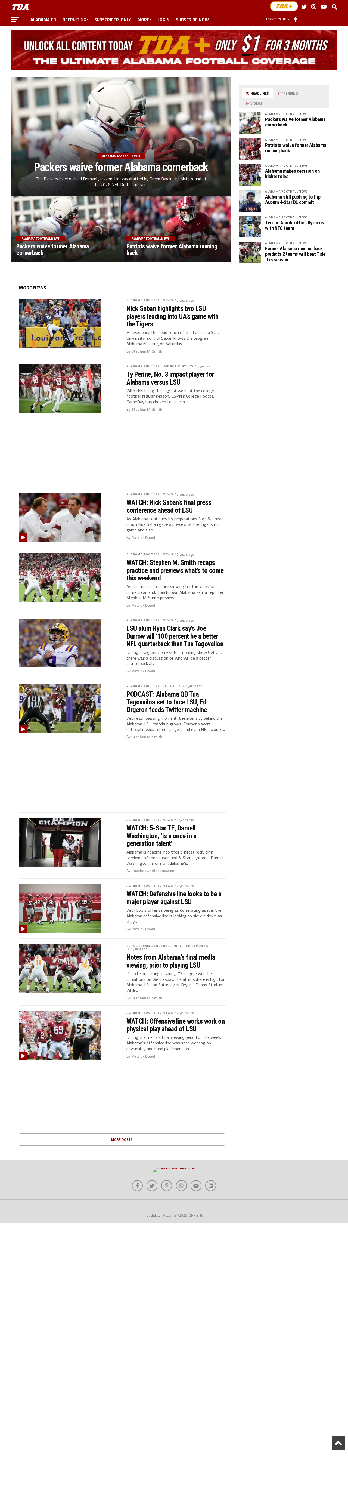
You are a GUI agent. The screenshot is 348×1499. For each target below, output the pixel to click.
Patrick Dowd (143, 537)
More (143, 19)
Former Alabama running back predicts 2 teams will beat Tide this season (295, 254)
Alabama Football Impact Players (159, 366)
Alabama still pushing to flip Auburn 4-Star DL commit (292, 199)
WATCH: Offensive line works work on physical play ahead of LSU (175, 1025)
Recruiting (74, 19)
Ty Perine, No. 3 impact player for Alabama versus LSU (170, 378)
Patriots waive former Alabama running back (295, 147)
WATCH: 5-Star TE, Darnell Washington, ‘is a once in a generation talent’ (161, 835)
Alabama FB (43, 19)
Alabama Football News (149, 300)
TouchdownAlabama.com (153, 871)
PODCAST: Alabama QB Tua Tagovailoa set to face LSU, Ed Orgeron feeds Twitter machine (166, 701)
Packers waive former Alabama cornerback (295, 122)
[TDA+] (284, 6)
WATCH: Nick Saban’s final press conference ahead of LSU (168, 506)
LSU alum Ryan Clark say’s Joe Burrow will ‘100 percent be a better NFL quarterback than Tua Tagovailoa (174, 636)
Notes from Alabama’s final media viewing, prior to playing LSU (170, 961)
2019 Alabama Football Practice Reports (167, 945)
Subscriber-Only (112, 19)
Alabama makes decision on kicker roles (292, 173)
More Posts (122, 1139)
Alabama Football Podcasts (153, 685)
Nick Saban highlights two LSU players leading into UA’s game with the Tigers (172, 316)
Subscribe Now (192, 19)
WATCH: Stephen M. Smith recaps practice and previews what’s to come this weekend (175, 570)
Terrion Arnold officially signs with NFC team (294, 225)
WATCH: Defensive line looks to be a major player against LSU (173, 897)
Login (163, 19)
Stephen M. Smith (147, 351)
